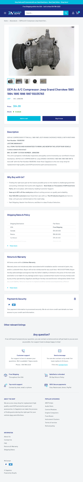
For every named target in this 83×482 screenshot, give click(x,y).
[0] (77, 13)
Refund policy (50, 426)
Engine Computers (51, 413)
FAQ (5, 443)
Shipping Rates (9, 450)
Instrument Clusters (52, 419)
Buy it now (59, 118)
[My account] (73, 13)
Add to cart (24, 118)
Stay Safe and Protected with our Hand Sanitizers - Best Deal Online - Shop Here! (41, 2)
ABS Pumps (49, 403)
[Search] (65, 13)
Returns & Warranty (11, 446)
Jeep (8, 99)
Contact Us (8, 440)
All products (13, 21)
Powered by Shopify (10, 473)
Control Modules (51, 409)
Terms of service (51, 422)
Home (6, 21)
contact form (63, 365)
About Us (7, 436)
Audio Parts (49, 406)
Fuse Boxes (49, 416)
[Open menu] (5, 13)
